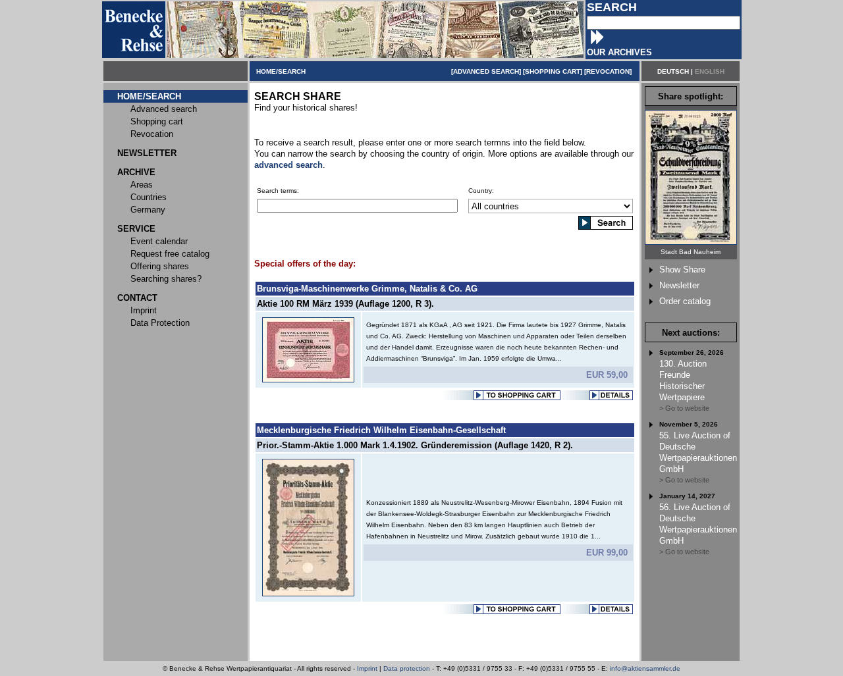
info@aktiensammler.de (645, 668)
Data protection (406, 668)
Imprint (367, 668)
